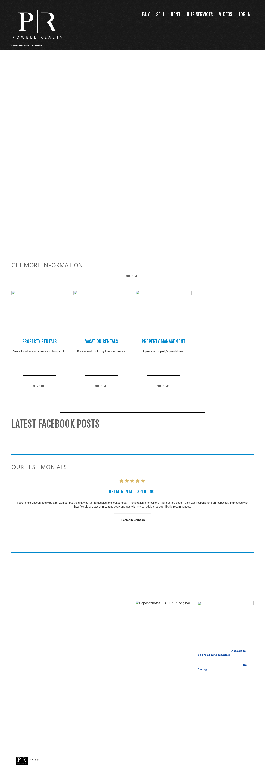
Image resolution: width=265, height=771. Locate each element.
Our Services (200, 14)
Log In (244, 14)
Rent (176, 14)
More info (133, 276)
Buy (146, 14)
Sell (160, 14)
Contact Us (245, 761)
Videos (225, 14)
